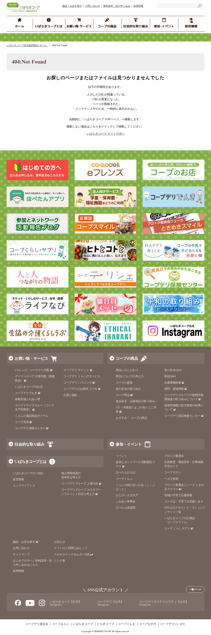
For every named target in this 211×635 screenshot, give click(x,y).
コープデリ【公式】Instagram (110, 603)
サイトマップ (21, 554)
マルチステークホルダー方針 (72, 554)
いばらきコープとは (30, 461)
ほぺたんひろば (125, 472)
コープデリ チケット (76, 370)
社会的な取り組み (30, 444)
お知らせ (59, 541)
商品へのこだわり (127, 370)
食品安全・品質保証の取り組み (135, 401)
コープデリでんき (26, 393)
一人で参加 (171, 478)
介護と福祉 (70, 395)
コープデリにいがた (173, 624)
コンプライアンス (24, 485)
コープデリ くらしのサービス (81, 376)
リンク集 (59, 560)
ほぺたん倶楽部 (125, 507)
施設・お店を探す (72, 6)
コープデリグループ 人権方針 (79, 483)
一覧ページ (195, 589)
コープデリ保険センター (30, 428)
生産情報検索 (172, 382)
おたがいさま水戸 (127, 495)
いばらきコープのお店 (29, 386)
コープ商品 (123, 395)
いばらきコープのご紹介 (28, 473)
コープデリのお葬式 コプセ (80, 388)
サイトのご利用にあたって (70, 548)
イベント (121, 455)
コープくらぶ (124, 478)
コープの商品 (127, 358)
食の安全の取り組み (128, 388)
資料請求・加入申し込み (116, 6)
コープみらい (60, 624)
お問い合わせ (92, 6)
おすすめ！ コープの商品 (131, 417)
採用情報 (138, 6)
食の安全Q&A (173, 370)
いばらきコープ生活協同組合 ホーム (27, 45)
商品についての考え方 (130, 376)
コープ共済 (22, 422)
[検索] (200, 6)
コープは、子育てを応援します (183, 501)
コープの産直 (124, 382)
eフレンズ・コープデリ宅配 (32, 370)
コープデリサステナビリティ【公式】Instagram (163, 603)
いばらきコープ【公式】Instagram (65, 603)
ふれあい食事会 (125, 501)
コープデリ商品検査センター (182, 415)
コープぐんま (126, 624)
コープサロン (172, 472)
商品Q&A (170, 376)
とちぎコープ (105, 624)
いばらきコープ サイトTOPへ (106, 133)
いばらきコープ (83, 624)
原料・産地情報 (174, 388)
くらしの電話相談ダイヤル (31, 415)
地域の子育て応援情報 (178, 495)
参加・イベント (129, 444)
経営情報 (18, 479)
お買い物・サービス (31, 358)
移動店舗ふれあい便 (27, 399)
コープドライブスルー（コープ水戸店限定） (34, 407)
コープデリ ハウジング (77, 382)
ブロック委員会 (174, 455)
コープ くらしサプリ (177, 528)
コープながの (147, 624)
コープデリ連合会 (36, 624)
